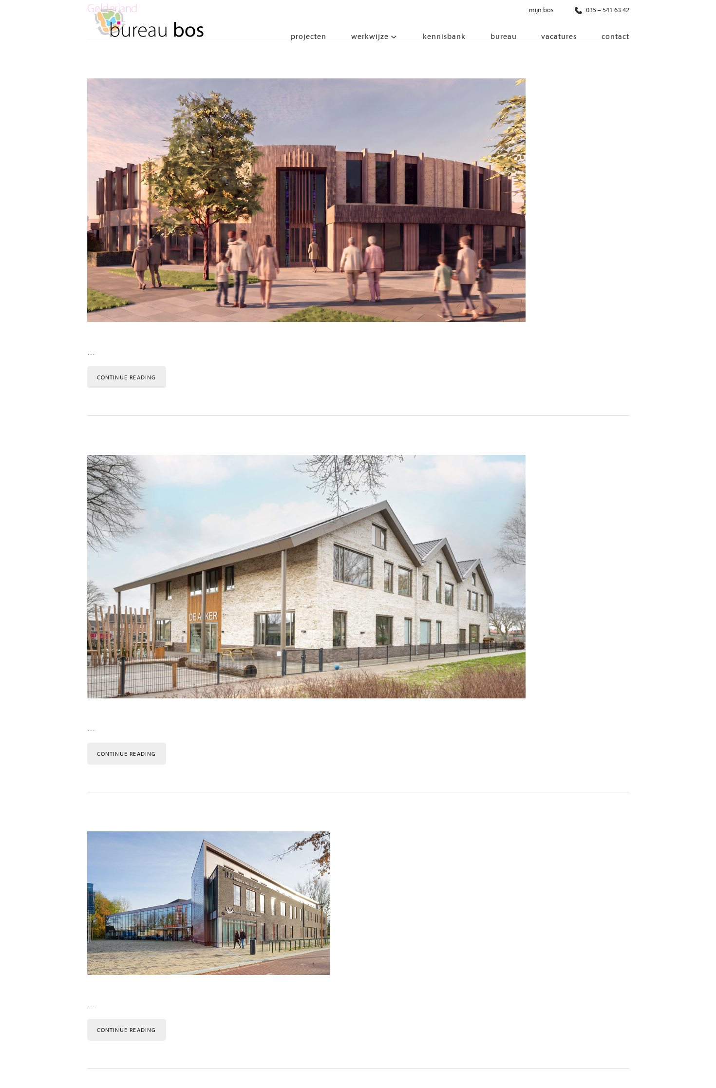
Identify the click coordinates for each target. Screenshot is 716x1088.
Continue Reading (126, 377)
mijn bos (541, 10)
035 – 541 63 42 (606, 10)
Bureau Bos (148, 24)
